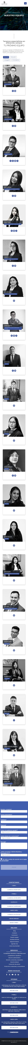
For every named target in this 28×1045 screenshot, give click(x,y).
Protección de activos (14, 964)
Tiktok (21, 974)
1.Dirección (13, 57)
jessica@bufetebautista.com (15, 196)
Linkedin (18, 974)
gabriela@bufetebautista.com (14, 441)
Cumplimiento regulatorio (14, 955)
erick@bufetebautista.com (15, 371)
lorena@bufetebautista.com (15, 126)
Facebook (11, 161)
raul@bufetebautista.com (14, 406)
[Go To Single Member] (14, 76)
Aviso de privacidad (14, 946)
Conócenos (14, 935)
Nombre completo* (6, 809)
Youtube (12, 974)
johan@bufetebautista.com (14, 790)
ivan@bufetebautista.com (14, 615)
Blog (14, 930)
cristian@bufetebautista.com (14, 336)
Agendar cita (14, 943)
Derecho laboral (14, 962)
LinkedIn (13, 91)
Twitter (9, 974)
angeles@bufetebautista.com (14, 685)
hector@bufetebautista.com (15, 91)
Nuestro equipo (14, 937)
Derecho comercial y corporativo (14, 960)
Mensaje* (3, 842)
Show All (6, 57)
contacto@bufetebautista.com (14, 511)
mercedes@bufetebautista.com (14, 301)
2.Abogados (7, 60)
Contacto (14, 933)
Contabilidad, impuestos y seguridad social (14, 953)
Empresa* (3, 825)
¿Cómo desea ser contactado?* (10, 836)
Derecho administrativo (14, 957)
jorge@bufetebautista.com (15, 161)
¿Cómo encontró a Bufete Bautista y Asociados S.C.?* (11, 852)
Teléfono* (3, 819)
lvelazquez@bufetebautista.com (15, 476)
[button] (25, 3)
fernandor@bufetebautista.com (14, 650)
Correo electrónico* (6, 814)
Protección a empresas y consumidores (14, 966)
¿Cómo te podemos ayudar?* (9, 830)
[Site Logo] (6, 3)
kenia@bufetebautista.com (14, 580)
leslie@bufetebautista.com (15, 266)
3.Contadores (15, 60)
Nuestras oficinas (14, 939)
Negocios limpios (14, 941)
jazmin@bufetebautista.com (14, 545)
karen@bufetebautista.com (14, 231)
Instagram (17, 161)
